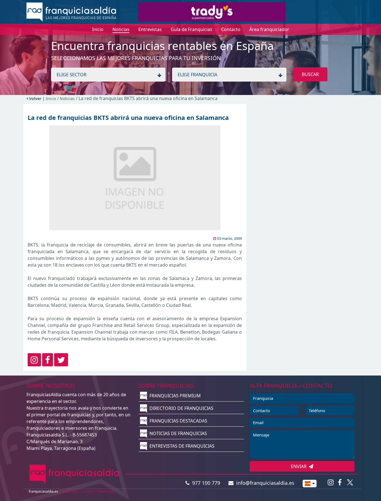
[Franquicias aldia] (71, 11)
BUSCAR (310, 74)
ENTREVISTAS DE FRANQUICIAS (181, 446)
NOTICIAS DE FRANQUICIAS (177, 433)
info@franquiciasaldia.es (263, 482)
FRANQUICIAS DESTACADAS (177, 421)
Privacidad (106, 491)
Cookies (88, 491)
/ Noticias (66, 98)
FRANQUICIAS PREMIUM (174, 396)
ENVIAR (300, 466)
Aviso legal (70, 491)
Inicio (51, 98)
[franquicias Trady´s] (212, 11)
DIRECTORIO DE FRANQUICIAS (180, 408)
